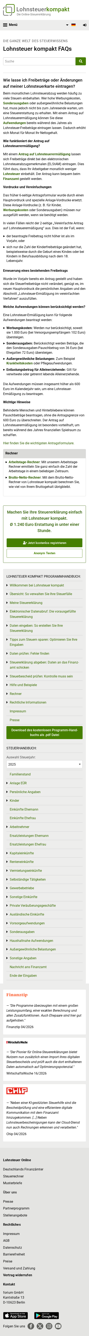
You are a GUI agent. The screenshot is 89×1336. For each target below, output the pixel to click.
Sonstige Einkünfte (23, 897)
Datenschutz (12, 1248)
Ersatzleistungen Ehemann (29, 836)
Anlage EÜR (18, 783)
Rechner (16, 694)
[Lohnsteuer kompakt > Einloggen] (84, 25)
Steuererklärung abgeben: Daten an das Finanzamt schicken (44, 665)
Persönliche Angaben (25, 792)
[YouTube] (58, 1326)
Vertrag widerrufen (17, 1275)
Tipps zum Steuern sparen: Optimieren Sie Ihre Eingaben (43, 642)
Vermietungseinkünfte (26, 871)
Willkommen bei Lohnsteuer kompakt (37, 585)
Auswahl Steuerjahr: (21, 757)
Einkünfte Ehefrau (23, 818)
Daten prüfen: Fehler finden (29, 653)
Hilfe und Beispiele (23, 685)
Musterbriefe (12, 1183)
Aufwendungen (14, 123)
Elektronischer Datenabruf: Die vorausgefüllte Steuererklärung (43, 614)
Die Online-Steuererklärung (34, 14)
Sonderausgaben (16, 103)
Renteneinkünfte (22, 862)
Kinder (14, 801)
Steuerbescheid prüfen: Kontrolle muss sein (41, 676)
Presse (14, 720)
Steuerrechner (13, 1176)
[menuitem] (70, 25)
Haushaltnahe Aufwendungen (31, 941)
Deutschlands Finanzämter (23, 1169)
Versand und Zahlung (19, 1268)
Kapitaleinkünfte (22, 853)
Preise (7, 1261)
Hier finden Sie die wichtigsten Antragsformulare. (38, 443)
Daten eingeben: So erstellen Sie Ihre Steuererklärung (36, 628)
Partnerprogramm (16, 1208)
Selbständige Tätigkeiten (28, 879)
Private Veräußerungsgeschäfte (33, 906)
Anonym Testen (44, 553)
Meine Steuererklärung (26, 603)
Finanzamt (11, 179)
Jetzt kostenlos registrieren (46, 543)
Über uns (10, 1192)
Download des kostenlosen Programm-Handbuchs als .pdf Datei (44, 732)
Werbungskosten (15, 210)
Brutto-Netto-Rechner (25, 477)
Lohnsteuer (11, 174)
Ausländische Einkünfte (27, 914)
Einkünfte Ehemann (24, 809)
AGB (6, 1241)
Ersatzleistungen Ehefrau (28, 844)
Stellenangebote (15, 1215)
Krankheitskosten (19, 363)
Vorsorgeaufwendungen (27, 923)
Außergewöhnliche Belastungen (33, 949)
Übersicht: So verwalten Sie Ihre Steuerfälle (41, 594)
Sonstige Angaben (23, 958)
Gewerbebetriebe (22, 888)
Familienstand (20, 774)
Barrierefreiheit (14, 1254)
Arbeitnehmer (19, 827)
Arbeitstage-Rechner (24, 462)
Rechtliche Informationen (28, 702)
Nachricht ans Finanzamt (28, 967)
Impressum (18, 711)
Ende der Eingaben (23, 976)
